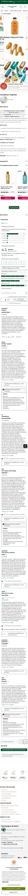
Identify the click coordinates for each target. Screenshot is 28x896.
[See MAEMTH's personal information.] (8, 472)
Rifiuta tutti (13, 892)
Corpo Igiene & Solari (16, 10)
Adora (3, 554)
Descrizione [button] (4, 106)
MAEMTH (4, 473)
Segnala (18, 337)
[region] (14, 877)
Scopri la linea (14, 207)
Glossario (4, 800)
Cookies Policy (5, 881)
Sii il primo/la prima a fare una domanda (14, 749)
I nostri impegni (6, 794)
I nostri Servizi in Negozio (9, 812)
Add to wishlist (13, 183)
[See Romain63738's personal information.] (11, 418)
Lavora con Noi (5, 819)
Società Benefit (6, 798)
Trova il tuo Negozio (7, 810)
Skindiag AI (4, 808)
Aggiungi (8, 198)
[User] (21, 7)
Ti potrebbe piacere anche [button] (9, 165)
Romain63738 (6, 418)
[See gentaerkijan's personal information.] (11, 312)
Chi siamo (4, 789)
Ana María (5, 595)
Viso (2, 10)
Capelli (6, 10)
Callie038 (5, 644)
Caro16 (4, 346)
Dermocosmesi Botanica (8, 791)
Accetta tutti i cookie (13, 888)
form (15, 837)
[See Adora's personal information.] (6, 554)
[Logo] (11, 6)
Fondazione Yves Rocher (8, 796)
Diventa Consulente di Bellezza (10, 821)
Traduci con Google (8, 380)
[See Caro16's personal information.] (7, 346)
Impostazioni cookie (14, 884)
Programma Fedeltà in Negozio (11, 814)
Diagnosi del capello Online (9, 805)
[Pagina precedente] (1, 14)
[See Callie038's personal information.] (9, 643)
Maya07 (4, 681)
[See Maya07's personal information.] (8, 681)
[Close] (26, 1)
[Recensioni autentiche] (5, 223)
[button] (3, 263)
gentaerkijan (6, 312)
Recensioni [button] (4, 215)
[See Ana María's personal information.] (9, 595)
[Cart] (25, 7)
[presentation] (13, 202)
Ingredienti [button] (4, 161)
